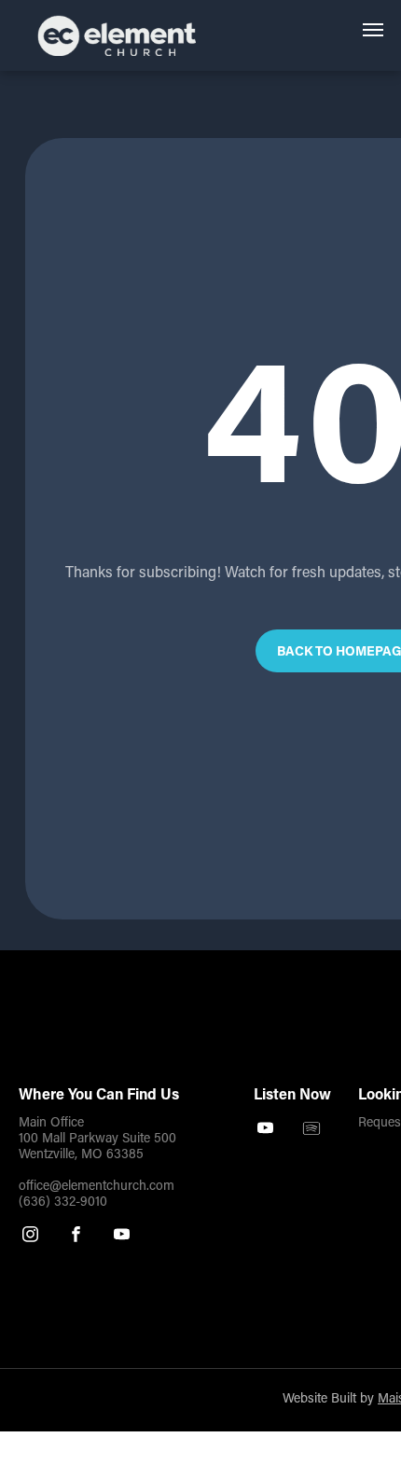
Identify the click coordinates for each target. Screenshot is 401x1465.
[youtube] (121, 1237)
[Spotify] (311, 1130)
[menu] (373, 29)
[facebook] (76, 1237)
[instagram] (30, 1237)
